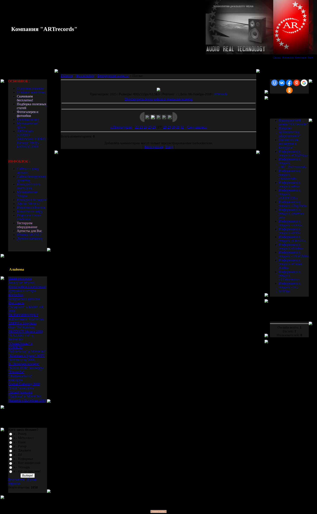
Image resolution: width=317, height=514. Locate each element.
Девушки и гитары (22, 291)
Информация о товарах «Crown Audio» (290, 264)
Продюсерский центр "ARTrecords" (293, 122)
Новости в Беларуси (32, 200)
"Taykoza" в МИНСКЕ (25, 396)
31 (177, 127)
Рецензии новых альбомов (29, 217)
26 (154, 127)
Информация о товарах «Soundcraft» (289, 174)
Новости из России (31, 207)
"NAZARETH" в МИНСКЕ (20, 337)
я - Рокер (20, 434)
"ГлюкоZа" (16, 372)
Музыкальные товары (27, 194)
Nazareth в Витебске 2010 (27, 400)
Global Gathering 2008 (24, 384)
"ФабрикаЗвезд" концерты (20, 378)
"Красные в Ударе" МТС (26, 355)
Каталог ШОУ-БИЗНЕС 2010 (28, 145)
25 (149, 127)
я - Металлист (24, 438)
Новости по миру (29, 211)
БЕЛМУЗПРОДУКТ (23, 315)
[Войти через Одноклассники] (289, 90)
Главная (277, 57)
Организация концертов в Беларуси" (288, 143)
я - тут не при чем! (27, 471)
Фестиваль (16, 303)
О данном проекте (30, 88)
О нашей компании (31, 92)
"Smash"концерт (20, 392)
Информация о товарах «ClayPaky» (293, 153)
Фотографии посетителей (27, 286)
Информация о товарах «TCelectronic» (289, 275)
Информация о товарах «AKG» (290, 223)
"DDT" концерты (21, 388)
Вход (310, 57)
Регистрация (300, 57)
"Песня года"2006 (21, 360)
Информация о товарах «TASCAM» (294, 254)
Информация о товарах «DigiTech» (293, 204)
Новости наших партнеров (28, 186)
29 (169, 127)
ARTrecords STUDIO (25, 133)
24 (145, 127)
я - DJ (18, 454)
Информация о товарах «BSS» (290, 231)
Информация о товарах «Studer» (291, 246)
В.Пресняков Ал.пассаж (26, 319)
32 (182, 127)
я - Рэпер (20, 446)
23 (141, 127)
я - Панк (20, 442)
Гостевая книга (28, 119)
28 (164, 127)
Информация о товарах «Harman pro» (291, 213)
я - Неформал (23, 459)
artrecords (220, 94)
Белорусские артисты (24, 299)
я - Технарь (22, 467)
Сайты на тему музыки (28, 170)
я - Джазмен (22, 450)
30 (173, 127)
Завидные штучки (21, 282)
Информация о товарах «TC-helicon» (289, 287)
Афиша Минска (28, 203)
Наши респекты (20, 278)
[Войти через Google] (304, 82)
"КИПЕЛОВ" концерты (26, 368)
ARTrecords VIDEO (31, 139)
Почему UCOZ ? (29, 235)
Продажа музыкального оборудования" (290, 132)
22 (136, 127)
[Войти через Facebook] (289, 83)
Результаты (16, 479)
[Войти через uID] (274, 83)
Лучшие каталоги (30, 238)
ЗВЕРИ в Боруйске (22, 323)
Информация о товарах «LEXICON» (289, 194)
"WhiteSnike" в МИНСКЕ (27, 351)
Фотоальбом (287, 57)
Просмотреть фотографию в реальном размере (158, 99)
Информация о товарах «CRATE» (292, 239)
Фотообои (15, 295)
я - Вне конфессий (27, 463)
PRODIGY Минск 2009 (25, 331)
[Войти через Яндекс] (296, 83)
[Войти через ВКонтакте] (282, 83)
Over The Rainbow (21, 327)
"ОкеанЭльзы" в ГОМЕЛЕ (20, 345)
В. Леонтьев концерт (23, 364)
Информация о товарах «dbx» (289, 184)
